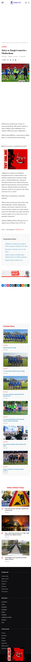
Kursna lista (4, 581)
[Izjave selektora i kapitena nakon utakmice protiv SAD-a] (15, 433)
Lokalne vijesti (5, 576)
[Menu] (3, 2)
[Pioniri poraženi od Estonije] (15, 336)
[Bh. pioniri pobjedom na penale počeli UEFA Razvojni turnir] (15, 383)
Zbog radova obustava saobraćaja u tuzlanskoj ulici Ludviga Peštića (17, 509)
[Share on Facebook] (8, 60)
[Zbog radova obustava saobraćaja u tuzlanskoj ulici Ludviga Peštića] (15, 499)
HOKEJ (3, 612)
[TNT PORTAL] (15, 2)
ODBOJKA (4, 615)
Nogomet (4, 47)
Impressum (4, 635)
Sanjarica (4, 584)
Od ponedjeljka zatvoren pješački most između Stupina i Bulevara (15, 558)
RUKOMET (4, 609)
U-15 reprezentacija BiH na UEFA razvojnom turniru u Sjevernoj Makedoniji (13, 420)
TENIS (3, 604)
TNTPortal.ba (19, 229)
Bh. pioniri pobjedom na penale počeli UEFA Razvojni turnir (13, 395)
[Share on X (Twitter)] (10, 60)
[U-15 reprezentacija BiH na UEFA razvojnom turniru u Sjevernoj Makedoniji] (15, 408)
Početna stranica (5, 42)
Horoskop (4, 586)
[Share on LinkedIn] (15, 60)
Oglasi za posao (5, 578)
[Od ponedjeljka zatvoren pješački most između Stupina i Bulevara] (15, 548)
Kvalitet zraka (5, 589)
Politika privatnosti (6, 648)
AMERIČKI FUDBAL (7, 617)
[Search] (26, 2)
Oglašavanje (4, 643)
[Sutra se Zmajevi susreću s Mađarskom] (15, 73)
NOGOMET (4, 602)
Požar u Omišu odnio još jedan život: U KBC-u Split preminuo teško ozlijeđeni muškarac (17, 534)
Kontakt (3, 638)
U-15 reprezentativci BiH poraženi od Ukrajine (14, 371)
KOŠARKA (4, 607)
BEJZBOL (4, 620)
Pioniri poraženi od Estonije (9, 347)
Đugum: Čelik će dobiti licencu (14, 260)
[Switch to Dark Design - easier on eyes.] (28, 2)
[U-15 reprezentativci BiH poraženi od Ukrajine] (15, 360)
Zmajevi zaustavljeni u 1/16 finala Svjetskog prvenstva (13, 470)
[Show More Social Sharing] (18, 60)
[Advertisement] (15, 23)
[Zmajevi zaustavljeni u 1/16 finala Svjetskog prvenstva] (15, 458)
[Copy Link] (13, 60)
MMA (3, 622)
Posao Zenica (5, 591)
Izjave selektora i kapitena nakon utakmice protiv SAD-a (14, 445)
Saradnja (3, 640)
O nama (3, 633)
